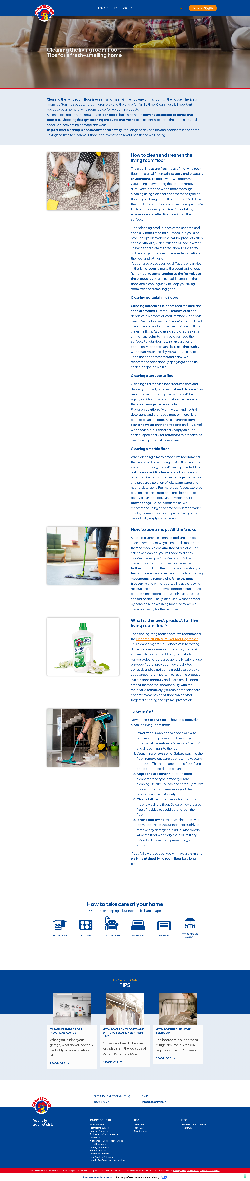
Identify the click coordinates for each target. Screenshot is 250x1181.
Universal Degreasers (100, 1131)
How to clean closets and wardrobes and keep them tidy (123, 1032)
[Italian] (181, 8)
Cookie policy (193, 1171)
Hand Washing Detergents (102, 1157)
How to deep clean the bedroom (173, 1030)
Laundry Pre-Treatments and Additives (108, 1160)
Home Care (139, 1124)
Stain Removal (140, 1131)
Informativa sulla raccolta (97, 1177)
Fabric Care (139, 1127)
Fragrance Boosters (99, 1153)
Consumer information (210, 1171)
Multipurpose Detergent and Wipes (106, 1140)
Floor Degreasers (98, 1144)
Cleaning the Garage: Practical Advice (66, 1030)
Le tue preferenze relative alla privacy (137, 1177)
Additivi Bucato (97, 1124)
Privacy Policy (180, 1171)
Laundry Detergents (99, 1147)
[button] (103, 8)
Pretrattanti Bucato (99, 1127)
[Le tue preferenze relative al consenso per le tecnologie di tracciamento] (245, 1176)
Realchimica (186, 1127)
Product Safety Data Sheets (194, 1124)
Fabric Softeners (98, 1150)
